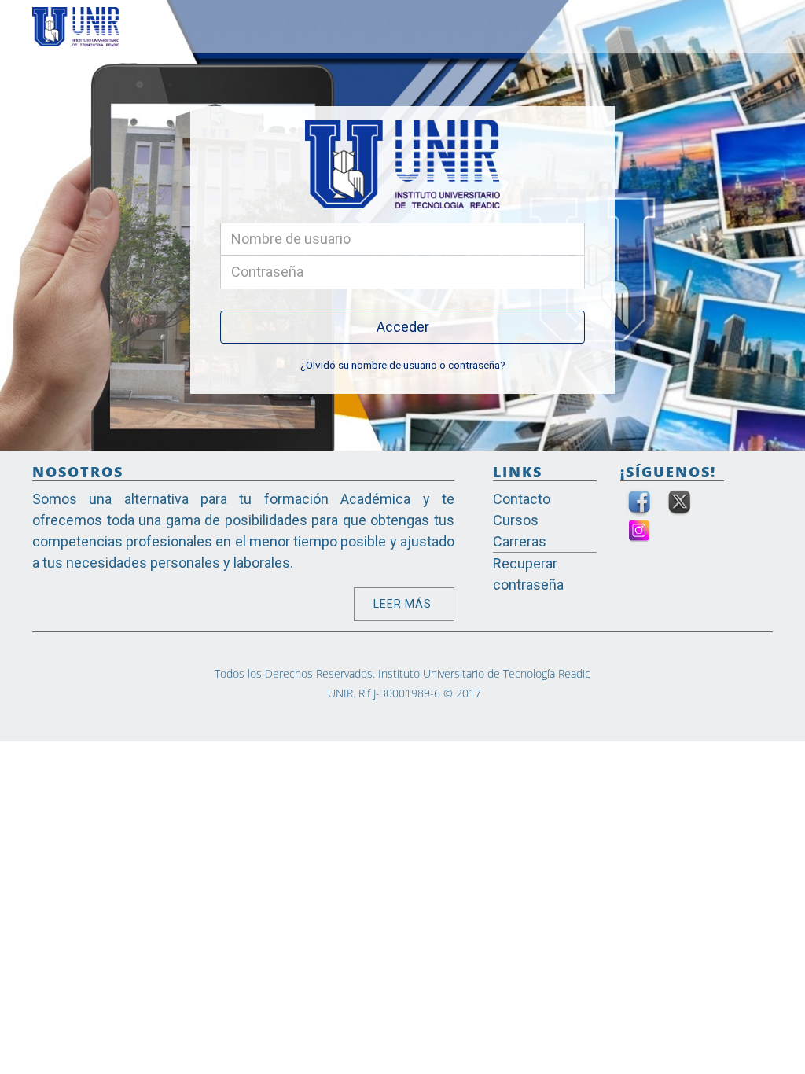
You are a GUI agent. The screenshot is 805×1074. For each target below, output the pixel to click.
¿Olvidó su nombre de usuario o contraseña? (402, 365)
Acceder (403, 326)
